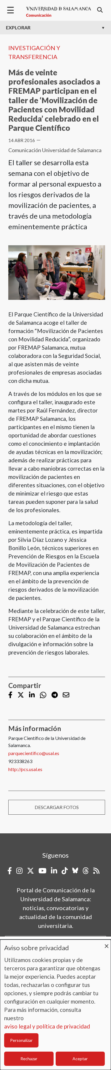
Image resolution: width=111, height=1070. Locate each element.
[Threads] (86, 870)
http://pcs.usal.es (25, 769)
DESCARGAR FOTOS (57, 807)
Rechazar (28, 1058)
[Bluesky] (75, 870)
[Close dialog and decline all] (106, 943)
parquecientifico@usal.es (33, 753)
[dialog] (55, 1005)
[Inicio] (58, 12)
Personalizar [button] (21, 1040)
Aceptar (80, 1058)
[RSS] (96, 870)
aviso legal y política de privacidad (47, 1026)
